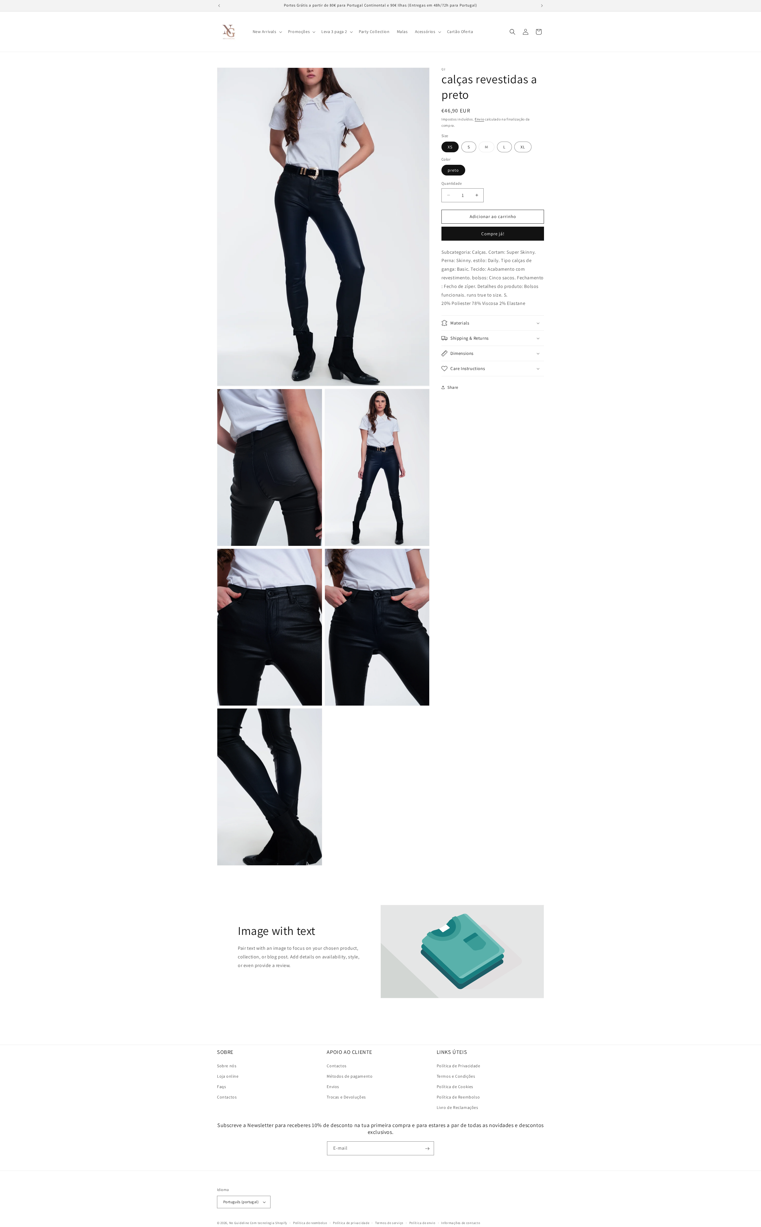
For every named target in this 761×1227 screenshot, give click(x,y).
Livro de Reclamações (457, 1107)
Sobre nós (226, 1065)
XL (523, 146)
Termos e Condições (456, 1076)
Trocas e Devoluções (346, 1097)
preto (453, 170)
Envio (479, 119)
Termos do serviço (389, 1222)
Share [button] (452, 387)
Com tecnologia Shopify (268, 1223)
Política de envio (422, 1222)
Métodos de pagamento (349, 1076)
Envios (333, 1086)
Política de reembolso (310, 1222)
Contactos (227, 1097)
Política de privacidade (351, 1222)
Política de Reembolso (458, 1097)
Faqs (221, 1086)
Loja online (228, 1076)
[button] (266, 31)
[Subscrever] (427, 1149)
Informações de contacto (460, 1222)
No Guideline (239, 1223)
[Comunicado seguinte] (541, 5)
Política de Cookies (455, 1086)
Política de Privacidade (458, 1065)
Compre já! (492, 233)
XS (450, 146)
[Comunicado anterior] (219, 5)
